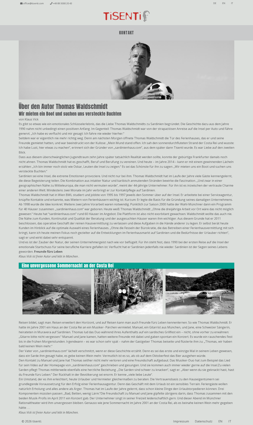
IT (232, 3)
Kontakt (126, 33)
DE (214, 3)
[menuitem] (126, 33)
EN (223, 3)
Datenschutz (203, 421)
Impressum (181, 421)
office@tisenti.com (33, 3)
